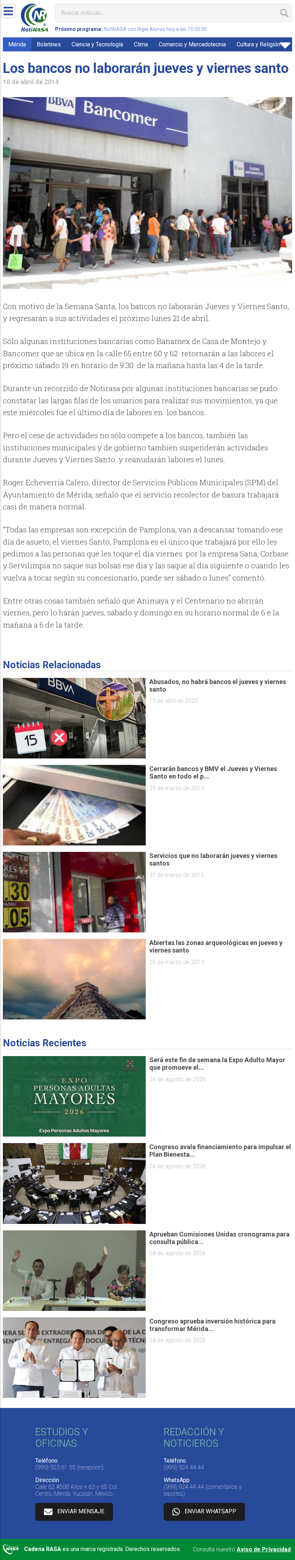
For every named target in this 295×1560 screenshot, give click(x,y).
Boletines (49, 44)
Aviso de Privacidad (264, 1549)
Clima (141, 44)
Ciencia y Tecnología (97, 44)
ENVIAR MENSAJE (80, 1511)
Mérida (17, 44)
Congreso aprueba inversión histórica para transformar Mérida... (212, 1324)
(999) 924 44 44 (184, 1467)
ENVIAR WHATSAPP (210, 1511)
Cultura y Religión (258, 44)
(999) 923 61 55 (55, 1467)
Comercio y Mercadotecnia (192, 44)
